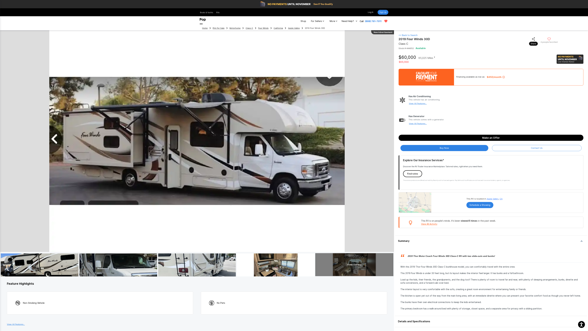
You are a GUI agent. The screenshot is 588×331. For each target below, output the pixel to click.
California (278, 28)
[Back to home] (203, 21)
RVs (218, 12)
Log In (370, 12)
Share (533, 43)
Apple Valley (294, 28)
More (332, 21)
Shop (303, 21)
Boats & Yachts (206, 12)
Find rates (412, 173)
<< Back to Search (408, 35)
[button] (491, 241)
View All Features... (418, 103)
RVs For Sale (218, 28)
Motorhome (235, 28)
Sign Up (382, 12)
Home (205, 28)
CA (501, 199)
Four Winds (263, 28)
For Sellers (316, 21)
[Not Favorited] (549, 39)
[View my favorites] (386, 21)
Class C (249, 28)
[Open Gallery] (39, 265)
